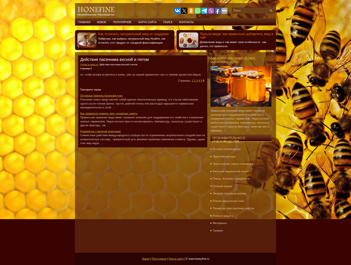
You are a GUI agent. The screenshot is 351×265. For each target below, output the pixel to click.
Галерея (218, 230)
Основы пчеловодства (226, 149)
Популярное (122, 22)
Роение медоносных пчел (228, 201)
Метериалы (220, 223)
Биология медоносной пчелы (231, 171)
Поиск (167, 22)
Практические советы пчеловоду (233, 163)
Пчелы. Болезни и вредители (231, 178)
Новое (101, 22)
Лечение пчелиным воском (229, 193)
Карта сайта (147, 22)
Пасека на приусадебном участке (233, 208)
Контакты (186, 22)
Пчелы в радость (89, 64)
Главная (84, 22)
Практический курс (224, 156)
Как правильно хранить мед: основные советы (233, 59)
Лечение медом (222, 186)
